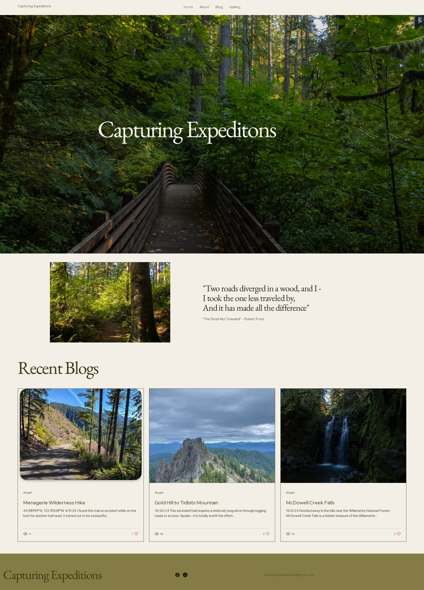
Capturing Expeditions (52, 575)
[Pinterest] (177, 575)
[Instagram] (185, 575)
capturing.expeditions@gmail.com (289, 575)
